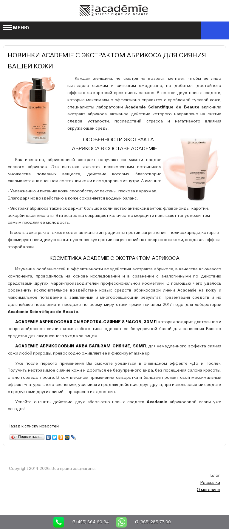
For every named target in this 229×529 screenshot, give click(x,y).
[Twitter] (55, 437)
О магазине (208, 490)
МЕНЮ (21, 28)
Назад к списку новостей (33, 426)
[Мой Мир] (67, 437)
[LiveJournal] (73, 437)
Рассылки (210, 483)
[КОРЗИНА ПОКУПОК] (215, 30)
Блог (215, 475)
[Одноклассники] (61, 437)
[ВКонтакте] (48, 437)
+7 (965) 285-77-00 (152, 522)
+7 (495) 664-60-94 (90, 522)
